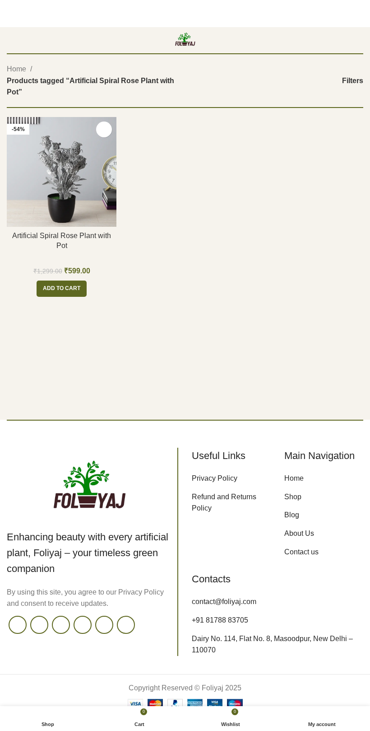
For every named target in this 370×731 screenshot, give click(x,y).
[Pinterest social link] (104, 625)
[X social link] (39, 625)
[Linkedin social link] (126, 625)
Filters (352, 80)
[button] (62, 289)
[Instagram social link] (61, 625)
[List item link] (231, 478)
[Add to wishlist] (104, 129)
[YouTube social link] (83, 625)
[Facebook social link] (18, 625)
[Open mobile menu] (10, 40)
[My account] (360, 40)
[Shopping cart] (343, 40)
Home (17, 69)
